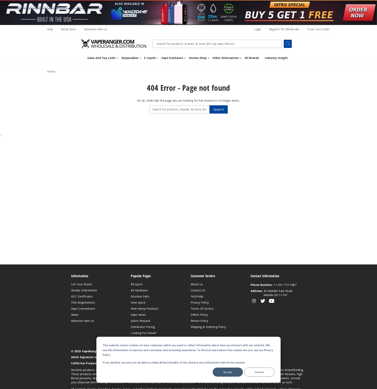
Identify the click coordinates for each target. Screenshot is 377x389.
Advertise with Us (95, 29)
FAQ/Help (197, 296)
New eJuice (138, 302)
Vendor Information (84, 290)
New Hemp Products (144, 308)
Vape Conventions (83, 308)
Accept (227, 372)
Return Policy (199, 321)
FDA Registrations (83, 302)
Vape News (138, 315)
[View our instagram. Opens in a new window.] (254, 301)
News (75, 315)
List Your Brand (81, 284)
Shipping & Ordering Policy (208, 327)
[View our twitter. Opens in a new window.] (262, 301)
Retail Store (68, 29)
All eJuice (137, 284)
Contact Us (198, 290)
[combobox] (217, 44)
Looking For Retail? (143, 333)
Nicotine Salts (140, 296)
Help (50, 29)
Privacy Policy (200, 302)
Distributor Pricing (143, 327)
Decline (259, 372)
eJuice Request (140, 321)
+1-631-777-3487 (273, 285)
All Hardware (139, 290)
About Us (197, 284)
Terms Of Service (202, 308)
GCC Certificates (82, 296)
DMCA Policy (199, 315)
